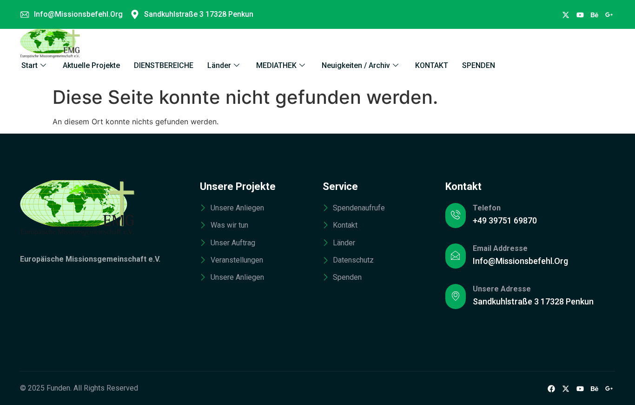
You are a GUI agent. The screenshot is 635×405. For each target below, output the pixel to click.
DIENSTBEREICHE (163, 65)
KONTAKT (431, 65)
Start (29, 65)
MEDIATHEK (276, 65)
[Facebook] (565, 14)
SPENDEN (478, 65)
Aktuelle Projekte (91, 65)
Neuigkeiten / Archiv (356, 65)
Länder (219, 65)
